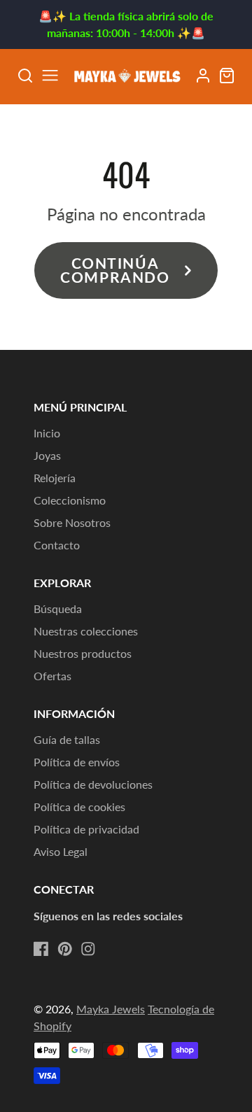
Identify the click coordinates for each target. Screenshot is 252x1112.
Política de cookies (79, 806)
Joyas (47, 455)
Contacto (57, 544)
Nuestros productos (83, 653)
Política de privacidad (86, 829)
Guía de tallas (67, 739)
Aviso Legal (61, 851)
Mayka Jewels (110, 1008)
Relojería (55, 477)
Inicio (47, 432)
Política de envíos (77, 761)
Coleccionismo (70, 500)
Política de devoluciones (93, 784)
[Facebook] (41, 949)
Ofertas (52, 675)
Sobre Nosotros (72, 522)
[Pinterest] (65, 949)
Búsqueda (58, 608)
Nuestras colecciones (86, 631)
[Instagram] (88, 949)
